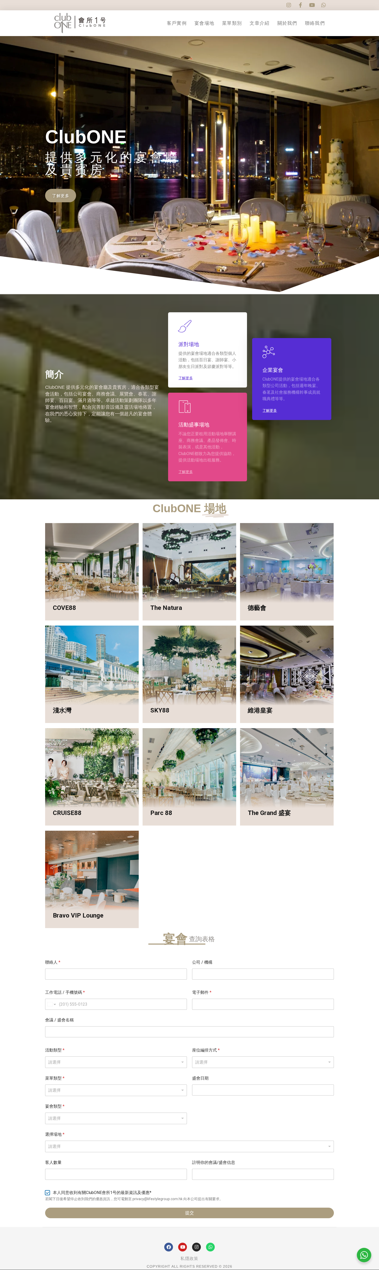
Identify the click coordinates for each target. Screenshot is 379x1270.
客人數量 (53, 1162)
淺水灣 (62, 710)
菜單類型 (54, 1078)
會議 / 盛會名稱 (59, 1019)
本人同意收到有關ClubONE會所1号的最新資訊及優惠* (102, 1192)
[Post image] (92, 571)
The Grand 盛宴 (269, 813)
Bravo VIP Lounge (78, 915)
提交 (189, 1212)
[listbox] (116, 1062)
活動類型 (54, 1050)
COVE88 (64, 607)
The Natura (166, 607)
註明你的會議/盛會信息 (213, 1162)
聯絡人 (52, 962)
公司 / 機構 (202, 962)
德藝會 (257, 607)
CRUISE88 (67, 813)
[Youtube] (182, 1247)
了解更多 (65, 620)
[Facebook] (168, 1247)
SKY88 (159, 710)
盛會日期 (200, 1078)
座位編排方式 (206, 1050)
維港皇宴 (260, 710)
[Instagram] (196, 1247)
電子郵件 (201, 992)
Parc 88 (161, 813)
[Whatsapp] (210, 1247)
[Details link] (58, 598)
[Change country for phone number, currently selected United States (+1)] (51, 1004)
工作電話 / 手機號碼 (65, 992)
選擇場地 (54, 1134)
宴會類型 (54, 1106)
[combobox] (189, 1146)
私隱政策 (189, 1258)
